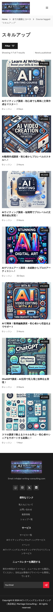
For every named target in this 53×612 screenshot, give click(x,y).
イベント (26, 545)
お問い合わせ (26, 509)
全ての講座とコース (21, 19)
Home (4, 19)
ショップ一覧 (26, 519)
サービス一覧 (26, 535)
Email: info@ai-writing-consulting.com (26, 478)
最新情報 (26, 514)
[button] (10, 46)
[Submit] (46, 585)
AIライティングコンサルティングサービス (25, 540)
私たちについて (26, 504)
